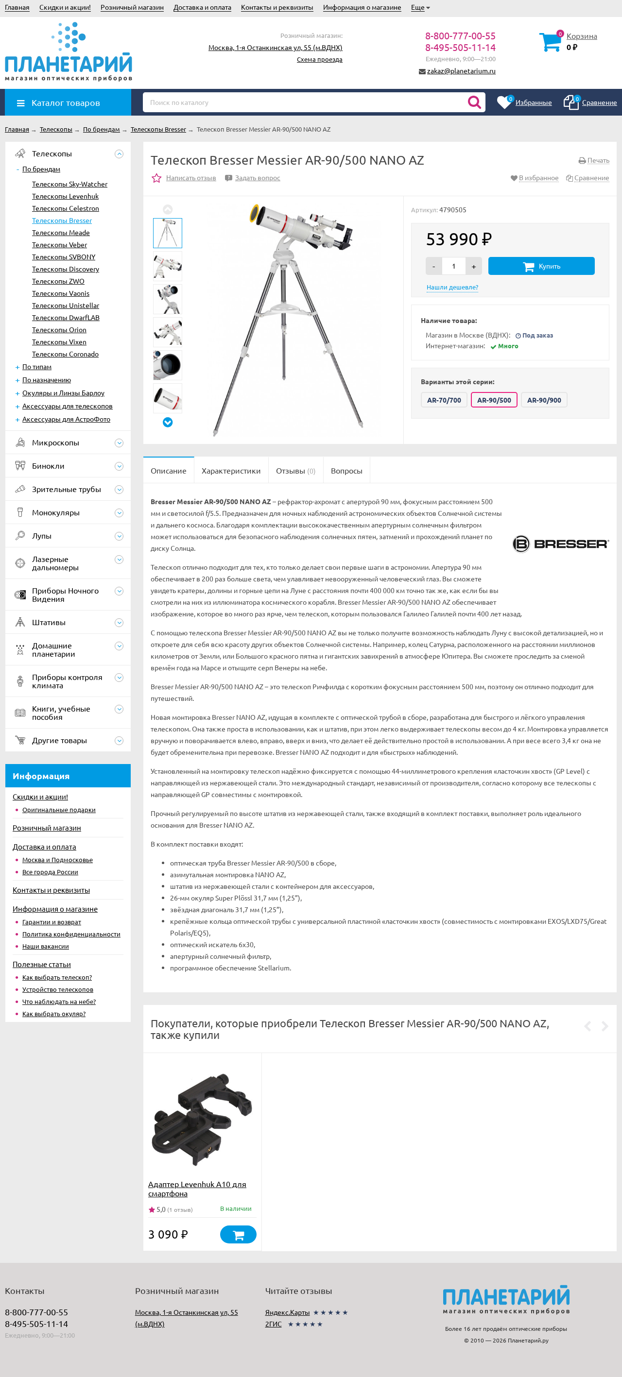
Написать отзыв (191, 177)
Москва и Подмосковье (57, 859)
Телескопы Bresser (62, 220)
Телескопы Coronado (65, 353)
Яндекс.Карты (287, 1312)
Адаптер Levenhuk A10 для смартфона (197, 1188)
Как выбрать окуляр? (54, 1013)
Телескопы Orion (59, 329)
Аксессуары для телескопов (67, 405)
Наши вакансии (45, 946)
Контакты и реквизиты (277, 6)
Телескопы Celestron (65, 208)
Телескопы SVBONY (63, 256)
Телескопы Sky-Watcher (69, 183)
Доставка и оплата (202, 6)
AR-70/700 (444, 399)
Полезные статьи (42, 964)
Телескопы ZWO (58, 280)
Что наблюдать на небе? (59, 1001)
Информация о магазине (362, 6)
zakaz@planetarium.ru (461, 70)
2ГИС (273, 1323)
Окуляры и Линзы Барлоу (63, 392)
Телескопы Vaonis (60, 293)
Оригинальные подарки (59, 809)
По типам (37, 366)
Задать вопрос (254, 177)
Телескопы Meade (61, 232)
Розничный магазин (132, 6)
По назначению (46, 379)
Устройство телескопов (57, 989)
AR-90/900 (544, 399)
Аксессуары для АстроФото (66, 418)
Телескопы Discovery (65, 268)
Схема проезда (320, 59)
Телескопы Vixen (59, 341)
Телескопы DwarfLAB (66, 317)
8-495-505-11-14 (460, 47)
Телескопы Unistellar (65, 305)
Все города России (50, 871)
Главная (17, 6)
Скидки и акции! (65, 6)
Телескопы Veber (59, 244)
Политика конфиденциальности (71, 934)
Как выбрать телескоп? (57, 977)
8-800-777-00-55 (460, 35)
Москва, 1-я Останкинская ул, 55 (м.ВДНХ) (275, 47)
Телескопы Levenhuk (65, 195)
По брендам (41, 168)
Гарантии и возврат (51, 922)
